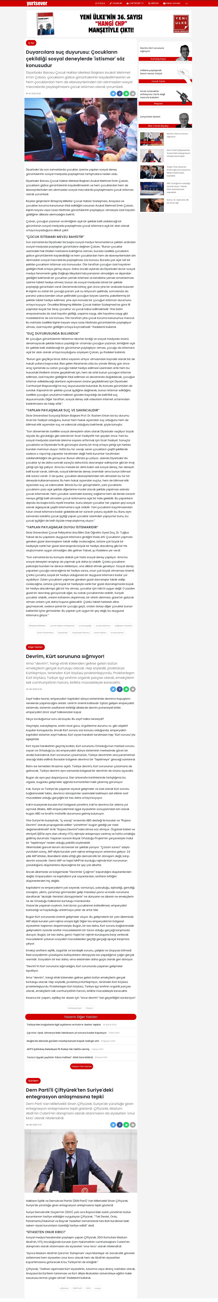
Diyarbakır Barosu (80, 632)
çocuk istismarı (103, 625)
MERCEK (155, 3)
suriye (98, 1288)
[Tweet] (113, 93)
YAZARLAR (117, 3)
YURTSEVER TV (136, 3)
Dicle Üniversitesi (45, 632)
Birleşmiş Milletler (37, 625)
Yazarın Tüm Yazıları (82, 1066)
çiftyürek (64, 1288)
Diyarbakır (63, 632)
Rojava (89, 1008)
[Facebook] (120, 93)
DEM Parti (77, 1288)
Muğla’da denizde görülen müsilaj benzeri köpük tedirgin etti (63, 1041)
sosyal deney (117, 632)
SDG (88, 1288)
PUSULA (101, 3)
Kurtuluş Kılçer (75, 1008)
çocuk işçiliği (85, 625)
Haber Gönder (173, 3)
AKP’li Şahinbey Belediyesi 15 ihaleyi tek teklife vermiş (58, 1049)
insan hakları (100, 632)
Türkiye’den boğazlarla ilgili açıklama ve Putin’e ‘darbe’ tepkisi (64, 1024)
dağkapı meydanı (123, 625)
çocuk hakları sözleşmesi (62, 625)
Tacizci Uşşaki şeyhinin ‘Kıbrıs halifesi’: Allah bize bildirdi (60, 1057)
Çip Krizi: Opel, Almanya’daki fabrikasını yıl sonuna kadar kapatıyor (67, 1033)
